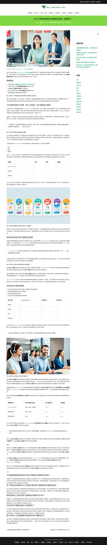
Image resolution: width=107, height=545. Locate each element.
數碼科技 (51, 13)
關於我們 (82, 1)
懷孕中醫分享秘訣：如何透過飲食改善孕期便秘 (86, 58)
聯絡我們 (87, 1)
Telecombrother (24, 72)
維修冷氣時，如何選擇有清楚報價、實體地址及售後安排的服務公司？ (86, 66)
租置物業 (78, 104)
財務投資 (77, 13)
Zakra (61, 539)
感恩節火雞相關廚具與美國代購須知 (85, 62)
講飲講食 (70, 13)
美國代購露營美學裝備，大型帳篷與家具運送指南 (86, 49)
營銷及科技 (79, 101)
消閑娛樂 (78, 98)
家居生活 (36, 13)
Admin (9, 69)
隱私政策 (98, 1)
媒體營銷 (30, 13)
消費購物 (57, 13)
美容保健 (64, 13)
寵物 (42, 13)
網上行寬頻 (15, 92)
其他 (66, 542)
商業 (77, 80)
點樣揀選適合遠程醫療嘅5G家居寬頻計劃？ (18, 530)
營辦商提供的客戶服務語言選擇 (23, 84)
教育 (46, 13)
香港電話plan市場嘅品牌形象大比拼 (59, 530)
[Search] (97, 34)
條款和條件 (92, 1)
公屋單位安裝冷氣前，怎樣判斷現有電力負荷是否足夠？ (86, 54)
